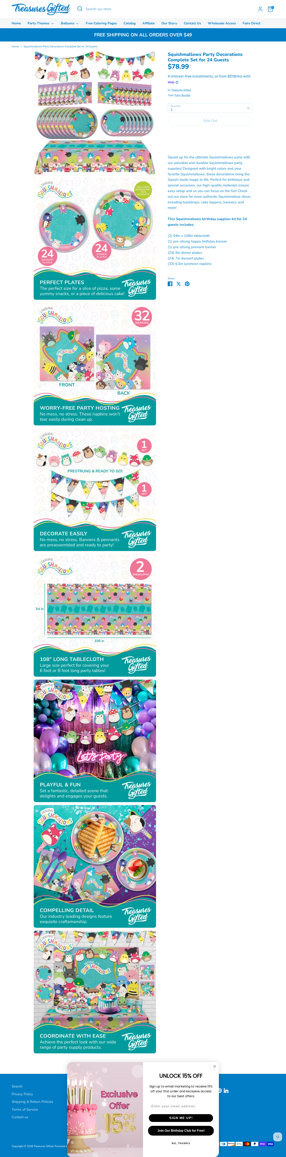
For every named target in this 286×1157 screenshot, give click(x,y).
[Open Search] (80, 8)
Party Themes (39, 23)
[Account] (260, 9)
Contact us (20, 1117)
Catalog (130, 23)
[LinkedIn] (226, 1090)
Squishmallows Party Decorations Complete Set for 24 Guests (61, 46)
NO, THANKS (181, 1143)
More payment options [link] (210, 143)
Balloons (68, 23)
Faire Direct (252, 23)
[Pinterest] (219, 1090)
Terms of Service (25, 1109)
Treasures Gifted (181, 90)
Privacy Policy (22, 1094)
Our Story (169, 23)
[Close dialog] (214, 1066)
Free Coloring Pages (101, 23)
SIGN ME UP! (181, 1118)
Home (16, 23)
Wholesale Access (222, 23)
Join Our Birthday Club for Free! (180, 1130)
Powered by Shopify (66, 1146)
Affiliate (148, 23)
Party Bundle (182, 95)
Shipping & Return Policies (32, 1101)
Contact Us (192, 23)
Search (17, 1086)
